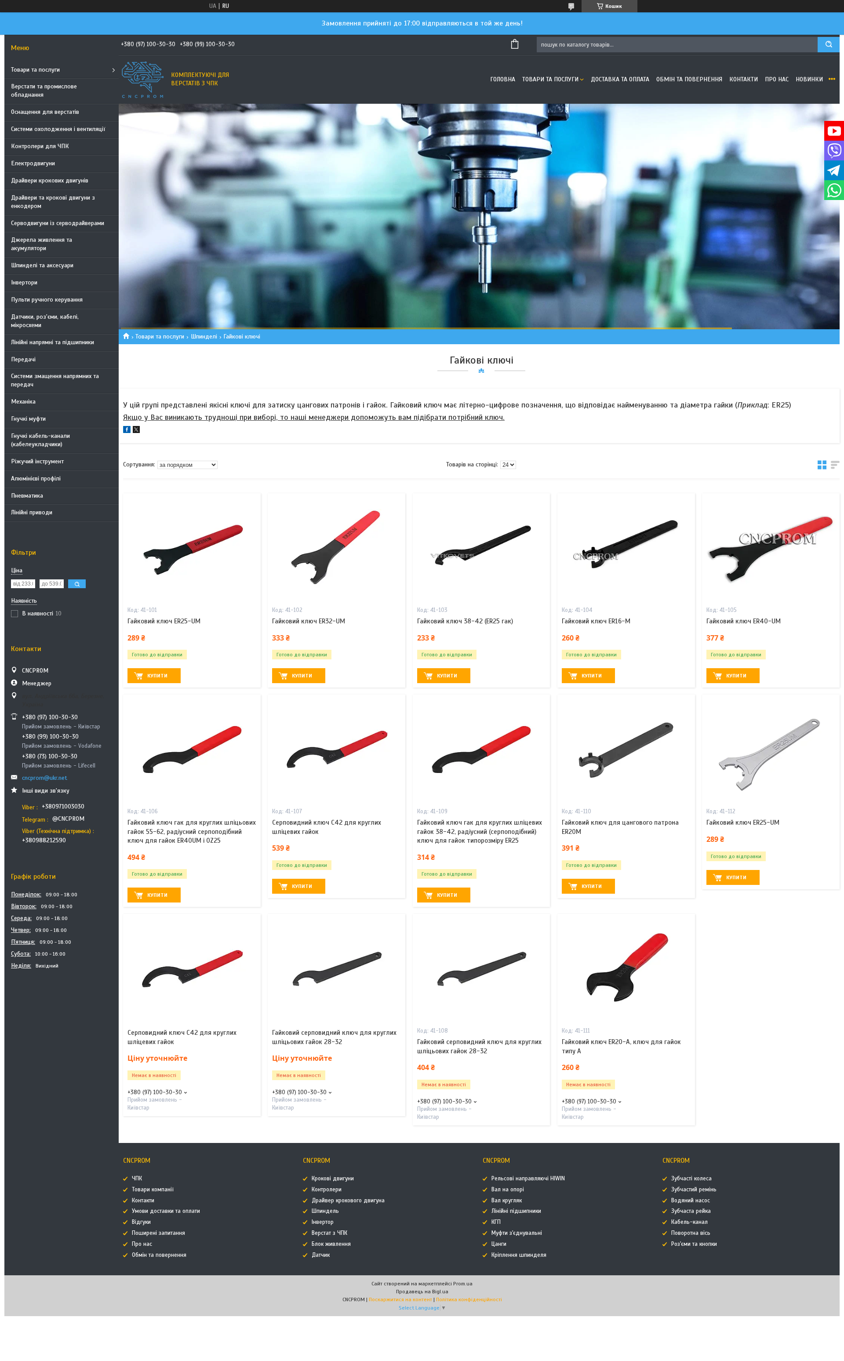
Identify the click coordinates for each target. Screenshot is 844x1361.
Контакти (743, 79)
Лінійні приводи (31, 512)
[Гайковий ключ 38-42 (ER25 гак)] (481, 548)
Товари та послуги (35, 69)
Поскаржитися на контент (400, 1299)
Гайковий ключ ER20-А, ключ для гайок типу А (621, 1046)
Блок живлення (331, 1244)
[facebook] (127, 431)
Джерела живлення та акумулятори (41, 244)
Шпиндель (325, 1211)
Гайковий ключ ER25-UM (163, 621)
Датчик (321, 1255)
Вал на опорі (507, 1189)
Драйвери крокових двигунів (49, 180)
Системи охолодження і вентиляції (58, 129)
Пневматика (27, 495)
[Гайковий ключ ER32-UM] (336, 548)
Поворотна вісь (690, 1233)
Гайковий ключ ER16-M (596, 621)
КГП (496, 1222)
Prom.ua (463, 1284)
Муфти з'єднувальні (516, 1233)
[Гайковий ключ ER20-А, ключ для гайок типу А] (626, 969)
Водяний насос (690, 1200)
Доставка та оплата (620, 79)
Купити (157, 676)
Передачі (23, 359)
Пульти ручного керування (47, 299)
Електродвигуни (33, 163)
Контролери (327, 1189)
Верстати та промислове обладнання (44, 90)
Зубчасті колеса (691, 1178)
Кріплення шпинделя (518, 1255)
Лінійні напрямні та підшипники (52, 342)
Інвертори (24, 282)
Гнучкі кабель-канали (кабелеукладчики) (40, 440)
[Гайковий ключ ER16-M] (626, 548)
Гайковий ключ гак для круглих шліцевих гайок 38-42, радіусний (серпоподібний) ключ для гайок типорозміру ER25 (479, 831)
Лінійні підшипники (516, 1211)
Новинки (809, 79)
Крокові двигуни (333, 1178)
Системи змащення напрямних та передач (55, 380)
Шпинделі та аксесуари (42, 265)
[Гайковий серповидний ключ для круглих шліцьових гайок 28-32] (336, 969)
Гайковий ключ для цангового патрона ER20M (620, 827)
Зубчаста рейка (691, 1211)
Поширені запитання (158, 1233)
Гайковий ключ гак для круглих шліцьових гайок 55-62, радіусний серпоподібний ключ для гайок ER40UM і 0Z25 (191, 831)
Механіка (23, 401)
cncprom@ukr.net (44, 778)
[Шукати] (829, 44)
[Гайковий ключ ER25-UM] (192, 548)
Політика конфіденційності (469, 1299)
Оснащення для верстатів (45, 112)
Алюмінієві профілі (36, 478)
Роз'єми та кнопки (694, 1244)
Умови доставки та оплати (166, 1211)
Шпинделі (204, 336)
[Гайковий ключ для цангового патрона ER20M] (626, 749)
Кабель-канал (689, 1222)
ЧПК (137, 1178)
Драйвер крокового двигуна (348, 1200)
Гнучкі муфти (28, 418)
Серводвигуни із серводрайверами (57, 223)
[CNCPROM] (143, 80)
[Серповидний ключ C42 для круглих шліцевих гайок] (336, 749)
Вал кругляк (506, 1200)
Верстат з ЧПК (329, 1233)
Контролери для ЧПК (40, 146)
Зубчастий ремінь (694, 1189)
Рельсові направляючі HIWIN (528, 1178)
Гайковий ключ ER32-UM (308, 621)
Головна (502, 79)
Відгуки (141, 1222)
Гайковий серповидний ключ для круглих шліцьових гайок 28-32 (334, 1037)
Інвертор (323, 1222)
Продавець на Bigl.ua (422, 1291)
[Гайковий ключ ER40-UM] (771, 548)
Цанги (498, 1244)
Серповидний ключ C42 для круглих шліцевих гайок (326, 827)
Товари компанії (153, 1189)
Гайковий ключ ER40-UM (743, 621)
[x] (136, 431)
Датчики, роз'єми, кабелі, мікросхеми (45, 321)
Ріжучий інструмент (37, 461)
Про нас (777, 79)
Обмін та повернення (689, 79)
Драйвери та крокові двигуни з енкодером (53, 202)
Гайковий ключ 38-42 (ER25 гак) (465, 621)
